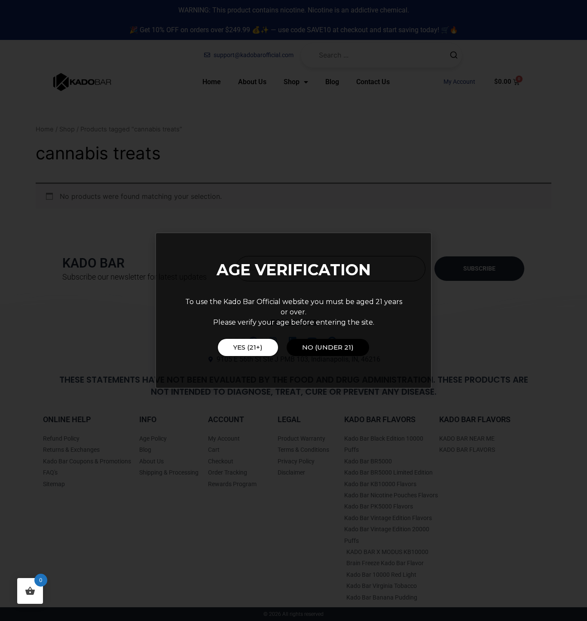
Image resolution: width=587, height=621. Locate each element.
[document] (293, 310)
